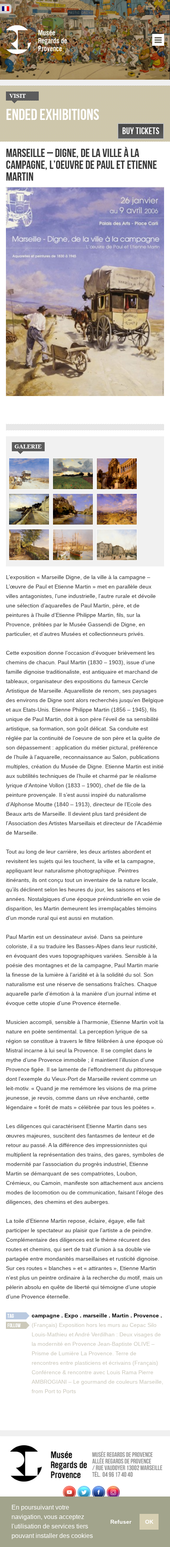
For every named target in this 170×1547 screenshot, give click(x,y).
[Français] (5, 8)
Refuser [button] (120, 1522)
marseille (95, 1315)
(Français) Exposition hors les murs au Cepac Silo (94, 1325)
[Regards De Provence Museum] (53, 39)
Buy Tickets (140, 131)
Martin (120, 1315)
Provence (146, 1315)
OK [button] (149, 1522)
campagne (46, 1315)
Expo (71, 1315)
